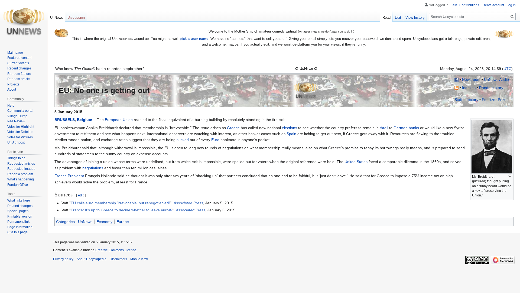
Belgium (84, 119)
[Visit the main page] (24, 21)
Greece (233, 128)
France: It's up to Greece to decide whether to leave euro (120, 210)
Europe (122, 221)
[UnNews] (306, 90)
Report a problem (20, 174)
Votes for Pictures (20, 137)
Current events (18, 63)
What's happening (20, 179)
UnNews (85, 221)
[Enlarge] (510, 175)
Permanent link (18, 222)
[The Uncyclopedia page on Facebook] (456, 79)
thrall (384, 128)
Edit (398, 17)
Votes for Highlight (20, 127)
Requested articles (21, 163)
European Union (119, 119)
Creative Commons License (115, 250)
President (76, 176)
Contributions (469, 5)
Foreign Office (17, 185)
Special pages (17, 211)
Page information (19, 227)
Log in (511, 5)
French (60, 176)
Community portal (20, 111)
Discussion (76, 17)
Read (386, 17)
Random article (18, 79)
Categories (65, 221)
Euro (215, 140)
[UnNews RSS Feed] (456, 87)
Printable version (19, 216)
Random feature (19, 74)
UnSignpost (16, 142)
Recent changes (19, 68)
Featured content (19, 58)
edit (81, 195)
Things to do (16, 158)
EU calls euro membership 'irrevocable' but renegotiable (119, 203)
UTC (507, 68)
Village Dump (17, 116)
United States (356, 162)
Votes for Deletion (20, 132)
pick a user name (194, 39)
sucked (183, 140)
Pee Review (16, 121)
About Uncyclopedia (91, 259)
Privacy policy (63, 259)
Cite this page (17, 232)
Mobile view (139, 259)
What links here (18, 200)
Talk (454, 5)
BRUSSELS (64, 119)
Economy (104, 221)
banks (414, 128)
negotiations (92, 168)
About (11, 89)
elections (289, 128)
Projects (13, 84)
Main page (15, 53)
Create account (493, 5)
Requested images (21, 169)
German (401, 128)
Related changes (19, 206)
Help (10, 105)
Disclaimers (118, 259)
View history (415, 17)
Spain (291, 134)
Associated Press (188, 203)
